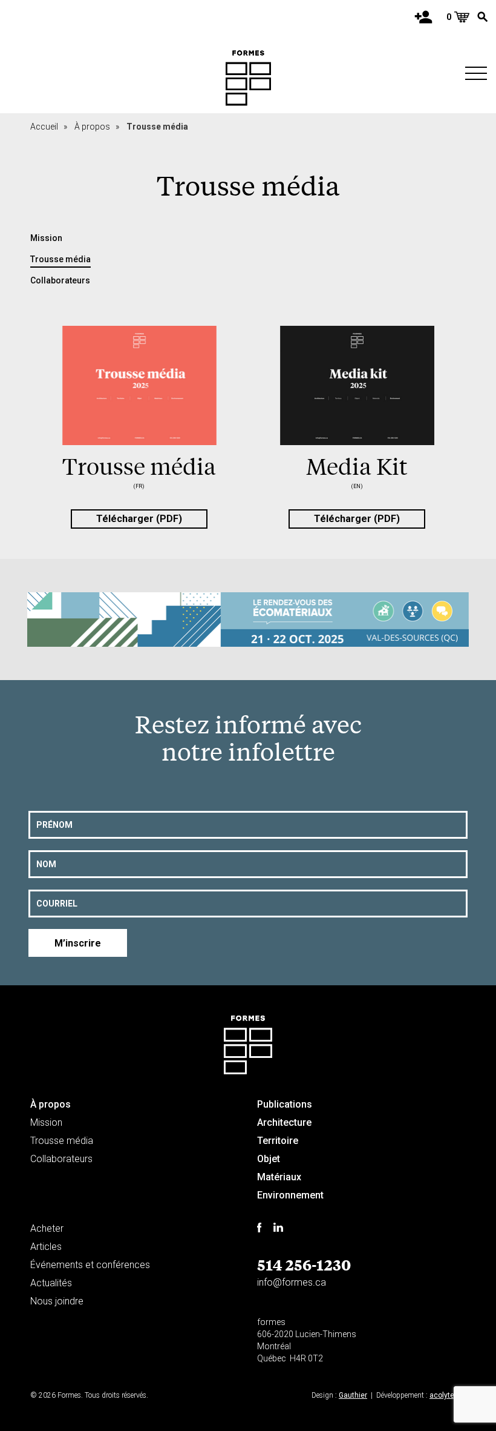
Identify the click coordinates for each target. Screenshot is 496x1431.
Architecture (284, 1122)
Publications (284, 1104)
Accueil (48, 126)
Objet (268, 1159)
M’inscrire (77, 943)
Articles (46, 1246)
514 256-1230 (304, 1264)
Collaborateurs (60, 280)
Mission (46, 238)
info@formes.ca (291, 1282)
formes (271, 1322)
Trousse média (60, 259)
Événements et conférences (90, 1265)
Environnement (290, 1195)
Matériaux (279, 1177)
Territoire (277, 1140)
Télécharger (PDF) (139, 518)
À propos (96, 126)
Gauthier (353, 1395)
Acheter (47, 1228)
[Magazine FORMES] (248, 78)
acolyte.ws (447, 1395)
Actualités (51, 1283)
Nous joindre (56, 1301)
